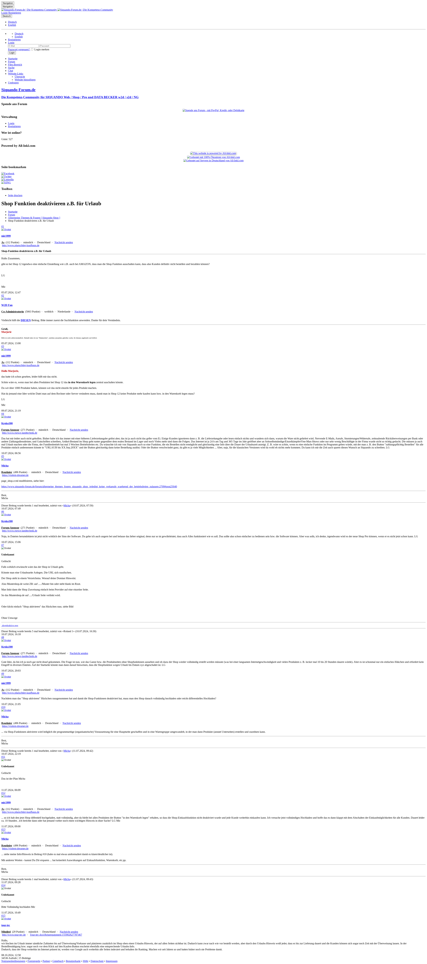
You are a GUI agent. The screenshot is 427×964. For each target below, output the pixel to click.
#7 (2, 545)
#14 (3, 885)
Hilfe (85, 961)
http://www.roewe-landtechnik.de (19, 432)
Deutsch (7, 16)
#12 (3, 793)
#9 (2, 673)
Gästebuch (58, 961)
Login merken (41, 49)
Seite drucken (15, 195)
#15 (3, 915)
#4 (2, 413)
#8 (2, 637)
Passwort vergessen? (19, 49)
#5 (2, 456)
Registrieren (14, 12)
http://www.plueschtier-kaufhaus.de (20, 245)
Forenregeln (34, 961)
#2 (2, 295)
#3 (2, 346)
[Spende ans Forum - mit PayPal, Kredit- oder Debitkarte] (213, 110)
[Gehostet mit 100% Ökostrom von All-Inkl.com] (213, 157)
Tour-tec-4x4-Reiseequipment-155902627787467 (56, 934)
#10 (3, 707)
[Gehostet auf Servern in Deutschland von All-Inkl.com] (213, 160)
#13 (3, 829)
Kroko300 (7, 423)
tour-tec (5, 925)
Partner (46, 961)
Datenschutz (97, 961)
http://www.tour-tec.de (14, 934)
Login (4, 12)
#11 (3, 756)
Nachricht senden (64, 242)
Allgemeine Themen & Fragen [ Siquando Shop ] (34, 217)
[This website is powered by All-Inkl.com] (213, 153)
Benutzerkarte (73, 961)
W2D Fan (7, 305)
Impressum (111, 961)
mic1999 (6, 235)
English (12, 25)
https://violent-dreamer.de (15, 475)
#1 (2, 226)
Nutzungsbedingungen (13, 961)
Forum (11, 214)
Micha (5, 465)
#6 (2, 511)
